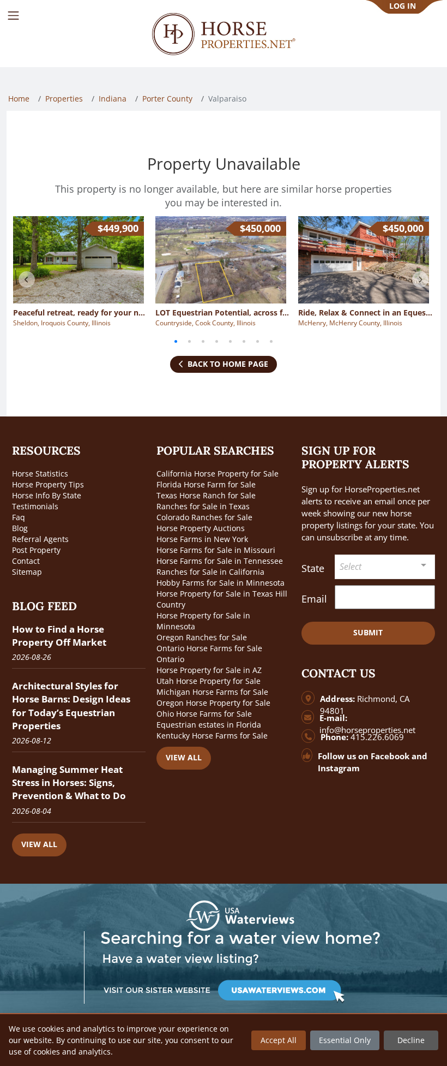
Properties (64, 98)
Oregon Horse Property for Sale (213, 703)
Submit (368, 632)
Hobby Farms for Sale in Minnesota (220, 582)
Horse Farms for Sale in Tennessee (219, 561)
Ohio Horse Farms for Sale (204, 713)
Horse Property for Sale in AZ (209, 670)
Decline (411, 1040)
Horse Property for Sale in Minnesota (203, 621)
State (312, 568)
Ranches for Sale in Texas (203, 506)
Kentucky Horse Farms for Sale (212, 735)
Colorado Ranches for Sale (204, 517)
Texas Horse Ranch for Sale (206, 495)
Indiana (112, 98)
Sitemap (27, 572)
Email (314, 598)
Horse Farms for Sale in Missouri (215, 550)
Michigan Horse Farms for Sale (212, 692)
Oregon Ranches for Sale (201, 637)
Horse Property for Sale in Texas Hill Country (221, 599)
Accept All (279, 1040)
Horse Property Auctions (200, 528)
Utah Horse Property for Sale (208, 681)
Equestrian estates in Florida (208, 724)
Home (18, 98)
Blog (20, 528)
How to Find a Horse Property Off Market (59, 635)
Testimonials (35, 506)
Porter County (167, 98)
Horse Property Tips (48, 484)
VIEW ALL (39, 844)
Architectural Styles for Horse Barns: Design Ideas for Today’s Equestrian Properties (71, 706)
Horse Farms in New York (202, 539)
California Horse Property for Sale (217, 473)
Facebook (390, 756)
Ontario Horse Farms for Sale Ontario (209, 653)
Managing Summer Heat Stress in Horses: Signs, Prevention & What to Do (69, 782)
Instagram (339, 768)
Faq (18, 517)
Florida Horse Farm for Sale (206, 484)
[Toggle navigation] (13, 15)
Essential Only (345, 1040)
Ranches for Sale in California (210, 572)
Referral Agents (40, 539)
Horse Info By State (46, 495)
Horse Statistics (40, 473)
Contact (26, 561)
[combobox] (385, 567)
